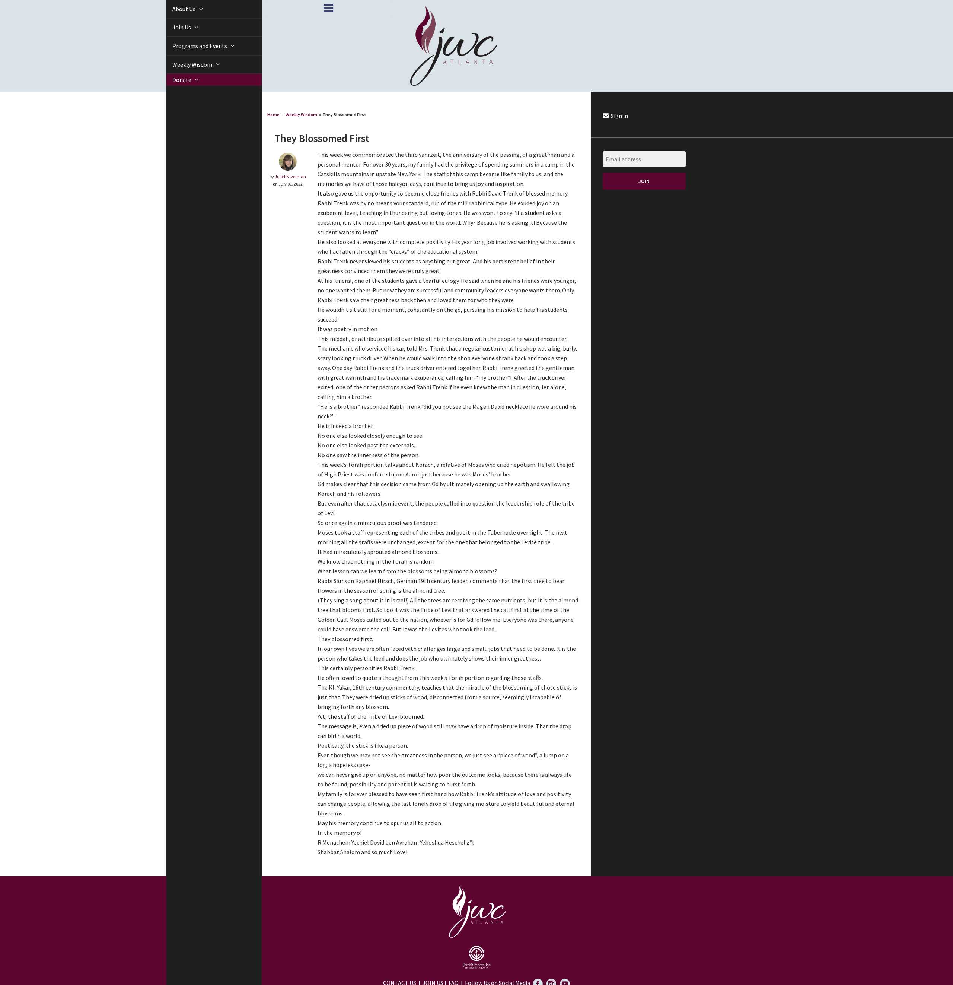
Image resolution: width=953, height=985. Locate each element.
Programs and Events (192, 46)
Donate (174, 80)
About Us (176, 9)
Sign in (619, 116)
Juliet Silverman (290, 176)
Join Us (174, 27)
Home (273, 114)
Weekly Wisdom (184, 64)
